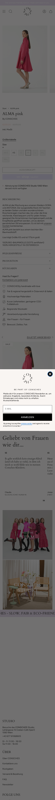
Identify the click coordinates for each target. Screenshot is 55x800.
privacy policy (26, 423)
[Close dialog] (50, 373)
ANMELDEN (27, 417)
